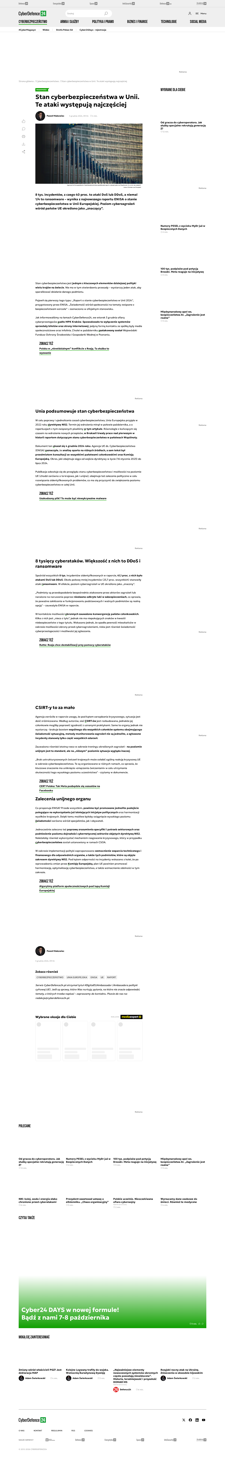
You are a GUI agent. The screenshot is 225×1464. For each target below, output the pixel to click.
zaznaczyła (51, 450)
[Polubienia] (23, 121)
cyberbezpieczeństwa (48, 842)
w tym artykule (93, 428)
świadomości (43, 820)
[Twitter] (184, 1420)
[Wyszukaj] (106, 13)
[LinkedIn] (197, 1420)
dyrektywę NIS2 (57, 424)
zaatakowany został (110, 330)
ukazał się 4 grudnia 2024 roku (71, 446)
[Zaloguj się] (190, 13)
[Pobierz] (23, 144)
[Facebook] (190, 1420)
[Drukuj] (23, 136)
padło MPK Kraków (69, 321)
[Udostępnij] (23, 152)
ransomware (49, 584)
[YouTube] (203, 1420)
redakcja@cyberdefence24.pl (52, 998)
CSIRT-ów (90, 720)
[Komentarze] (23, 129)
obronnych (71, 613)
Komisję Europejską (80, 863)
